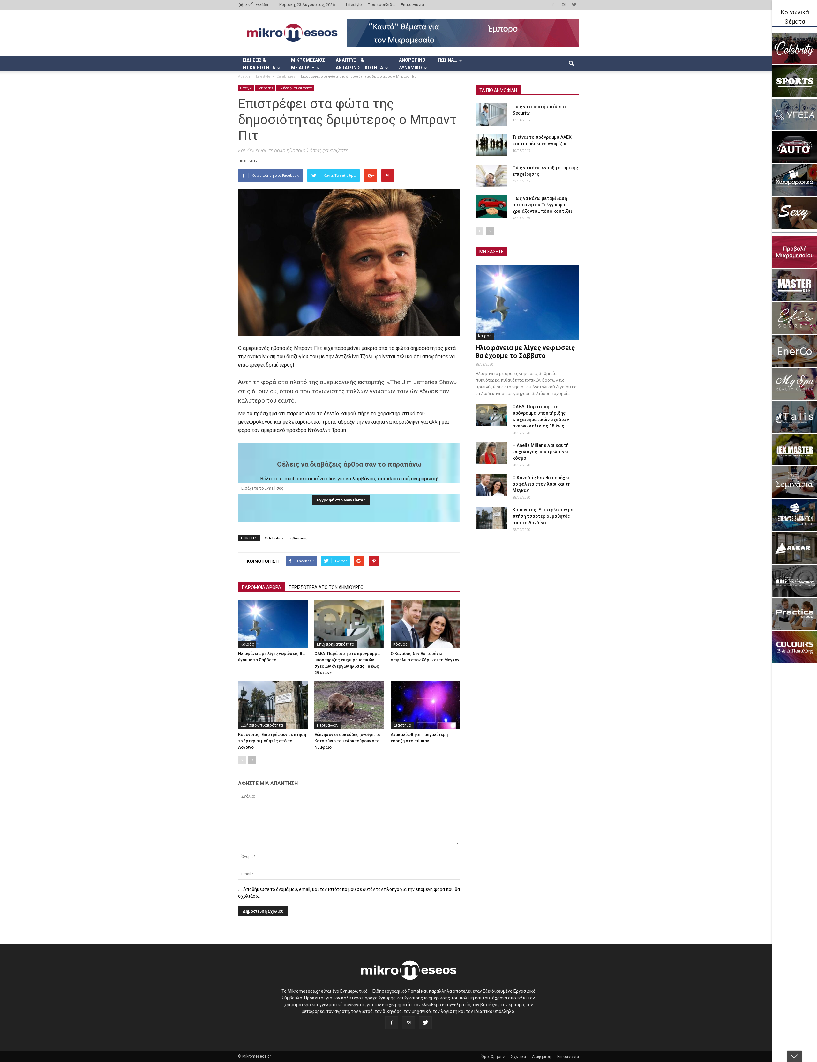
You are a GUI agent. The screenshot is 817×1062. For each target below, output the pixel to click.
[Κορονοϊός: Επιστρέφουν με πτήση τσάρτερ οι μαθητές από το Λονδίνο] (273, 705)
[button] (571, 63)
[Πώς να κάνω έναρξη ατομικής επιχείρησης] (491, 176)
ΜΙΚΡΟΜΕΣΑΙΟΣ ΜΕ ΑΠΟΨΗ (308, 63)
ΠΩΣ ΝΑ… (447, 60)
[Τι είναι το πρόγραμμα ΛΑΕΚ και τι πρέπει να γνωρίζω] (491, 145)
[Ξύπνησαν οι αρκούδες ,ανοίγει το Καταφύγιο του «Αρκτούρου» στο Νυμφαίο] (349, 705)
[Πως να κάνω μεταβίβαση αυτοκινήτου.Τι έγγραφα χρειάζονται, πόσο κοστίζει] (491, 206)
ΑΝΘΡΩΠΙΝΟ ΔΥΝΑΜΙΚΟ (412, 63)
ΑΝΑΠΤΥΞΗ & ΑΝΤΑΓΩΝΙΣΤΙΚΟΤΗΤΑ (359, 63)
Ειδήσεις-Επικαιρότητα (295, 88)
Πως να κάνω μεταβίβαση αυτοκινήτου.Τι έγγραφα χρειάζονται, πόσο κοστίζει (542, 205)
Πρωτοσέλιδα (381, 4)
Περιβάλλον (327, 725)
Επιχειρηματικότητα (335, 644)
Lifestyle (354, 4)
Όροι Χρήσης (493, 1056)
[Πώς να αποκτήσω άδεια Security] (491, 114)
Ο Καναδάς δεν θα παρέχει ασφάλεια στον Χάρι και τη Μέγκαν (542, 484)
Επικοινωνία (412, 4)
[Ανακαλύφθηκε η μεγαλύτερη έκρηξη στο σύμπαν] (425, 705)
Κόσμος (400, 644)
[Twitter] (574, 4)
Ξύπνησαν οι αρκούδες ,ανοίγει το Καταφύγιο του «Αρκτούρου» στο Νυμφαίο (347, 741)
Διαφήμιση (541, 1056)
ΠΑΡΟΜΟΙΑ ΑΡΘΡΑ (261, 587)
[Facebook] (553, 4)
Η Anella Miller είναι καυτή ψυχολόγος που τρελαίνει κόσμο (541, 452)
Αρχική (244, 76)
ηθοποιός (298, 538)
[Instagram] (563, 4)
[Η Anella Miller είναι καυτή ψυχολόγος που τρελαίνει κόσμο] (491, 453)
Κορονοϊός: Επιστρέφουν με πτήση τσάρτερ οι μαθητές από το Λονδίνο (272, 741)
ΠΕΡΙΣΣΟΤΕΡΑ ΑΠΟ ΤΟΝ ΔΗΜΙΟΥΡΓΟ (326, 587)
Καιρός (247, 644)
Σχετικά (518, 1056)
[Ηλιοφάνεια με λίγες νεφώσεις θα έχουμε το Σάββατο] (273, 624)
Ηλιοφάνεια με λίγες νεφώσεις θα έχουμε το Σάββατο (525, 352)
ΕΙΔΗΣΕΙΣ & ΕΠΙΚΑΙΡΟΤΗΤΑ (259, 63)
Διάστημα (402, 725)
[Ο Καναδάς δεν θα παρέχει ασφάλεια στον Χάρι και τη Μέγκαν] (425, 624)
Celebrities (265, 88)
